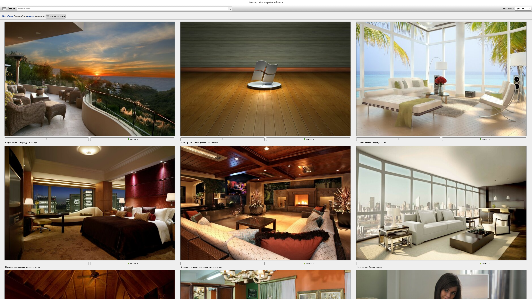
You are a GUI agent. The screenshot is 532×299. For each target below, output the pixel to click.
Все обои (7, 16)
